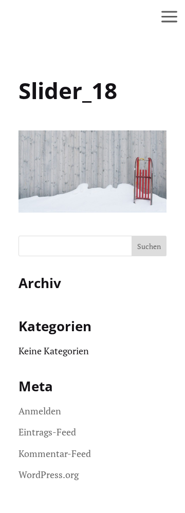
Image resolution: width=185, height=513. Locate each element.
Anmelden (39, 411)
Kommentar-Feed (54, 453)
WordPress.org (48, 474)
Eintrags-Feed (47, 432)
